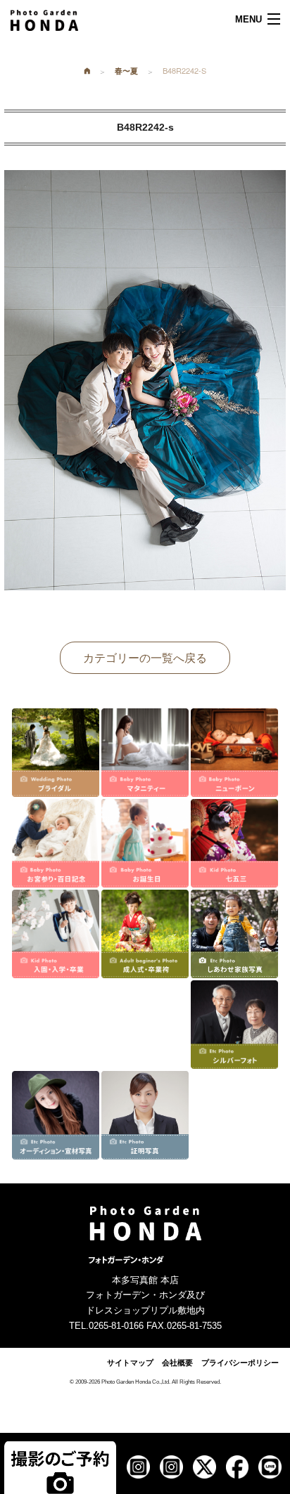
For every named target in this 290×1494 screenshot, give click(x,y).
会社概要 (177, 1362)
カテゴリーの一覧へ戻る (145, 657)
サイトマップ (130, 1362)
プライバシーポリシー (240, 1362)
